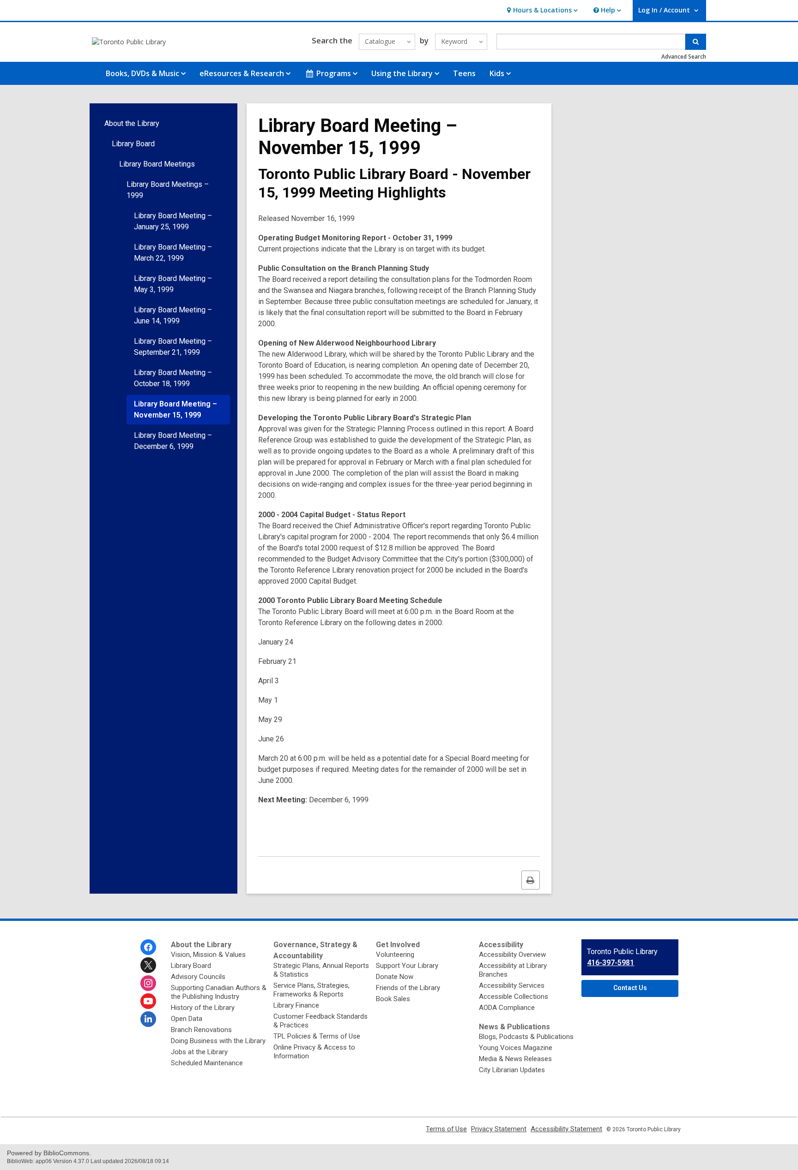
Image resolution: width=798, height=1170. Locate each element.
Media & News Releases (515, 1059)
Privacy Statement (498, 1129)
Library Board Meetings (157, 164)
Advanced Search (683, 56)
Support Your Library (407, 965)
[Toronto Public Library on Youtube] (148, 1001)
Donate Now (394, 977)
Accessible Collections (513, 996)
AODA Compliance (507, 1007)
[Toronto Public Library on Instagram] (148, 983)
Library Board (133, 143)
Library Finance (296, 1005)
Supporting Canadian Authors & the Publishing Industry (218, 992)
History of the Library (203, 1007)
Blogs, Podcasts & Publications (526, 1037)
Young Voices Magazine (515, 1048)
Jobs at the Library (199, 1052)
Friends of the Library (408, 988)
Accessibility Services (511, 985)
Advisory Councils (198, 977)
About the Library (131, 123)
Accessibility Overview (512, 954)
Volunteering (395, 954)
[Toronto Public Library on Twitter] (148, 965)
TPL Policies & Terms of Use (316, 1036)
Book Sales (393, 999)
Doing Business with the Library (218, 1041)
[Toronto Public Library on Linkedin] (148, 1019)
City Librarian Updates (512, 1070)
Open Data (186, 1019)
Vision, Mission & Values (208, 954)
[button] (541, 10)
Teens (464, 73)
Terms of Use (446, 1129)
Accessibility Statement (566, 1129)
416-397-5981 (610, 962)
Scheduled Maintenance (207, 1063)
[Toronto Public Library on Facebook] (148, 947)
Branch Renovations (201, 1030)
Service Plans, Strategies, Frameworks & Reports (311, 989)
